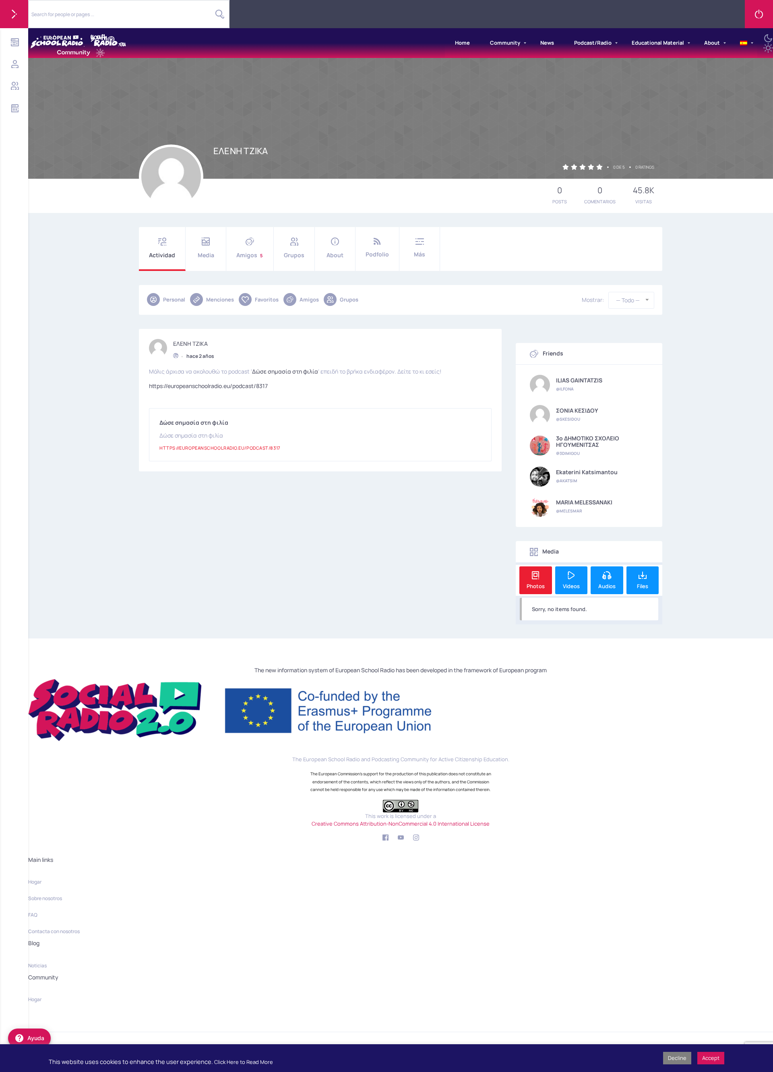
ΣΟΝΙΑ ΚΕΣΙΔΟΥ (577, 410)
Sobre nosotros (45, 898)
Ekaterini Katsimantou (587, 472)
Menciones (220, 299)
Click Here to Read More (243, 1062)
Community (505, 42)
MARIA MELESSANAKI (584, 502)
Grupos (294, 255)
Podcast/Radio (593, 42)
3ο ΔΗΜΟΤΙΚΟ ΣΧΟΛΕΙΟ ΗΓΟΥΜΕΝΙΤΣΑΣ (587, 441)
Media (206, 255)
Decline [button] (677, 1058)
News (547, 42)
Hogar (34, 881)
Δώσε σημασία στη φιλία (285, 371)
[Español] (743, 43)
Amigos (249, 255)
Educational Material (658, 42)
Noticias (37, 965)
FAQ (32, 914)
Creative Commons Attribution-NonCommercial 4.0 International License (401, 823)
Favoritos (267, 299)
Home (462, 42)
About (712, 42)
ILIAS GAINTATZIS (579, 380)
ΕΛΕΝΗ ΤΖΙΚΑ (190, 343)
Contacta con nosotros (54, 931)
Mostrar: (593, 300)
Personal (174, 299)
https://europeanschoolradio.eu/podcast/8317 (208, 386)
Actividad (162, 255)
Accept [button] (710, 1058)
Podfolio (377, 254)
